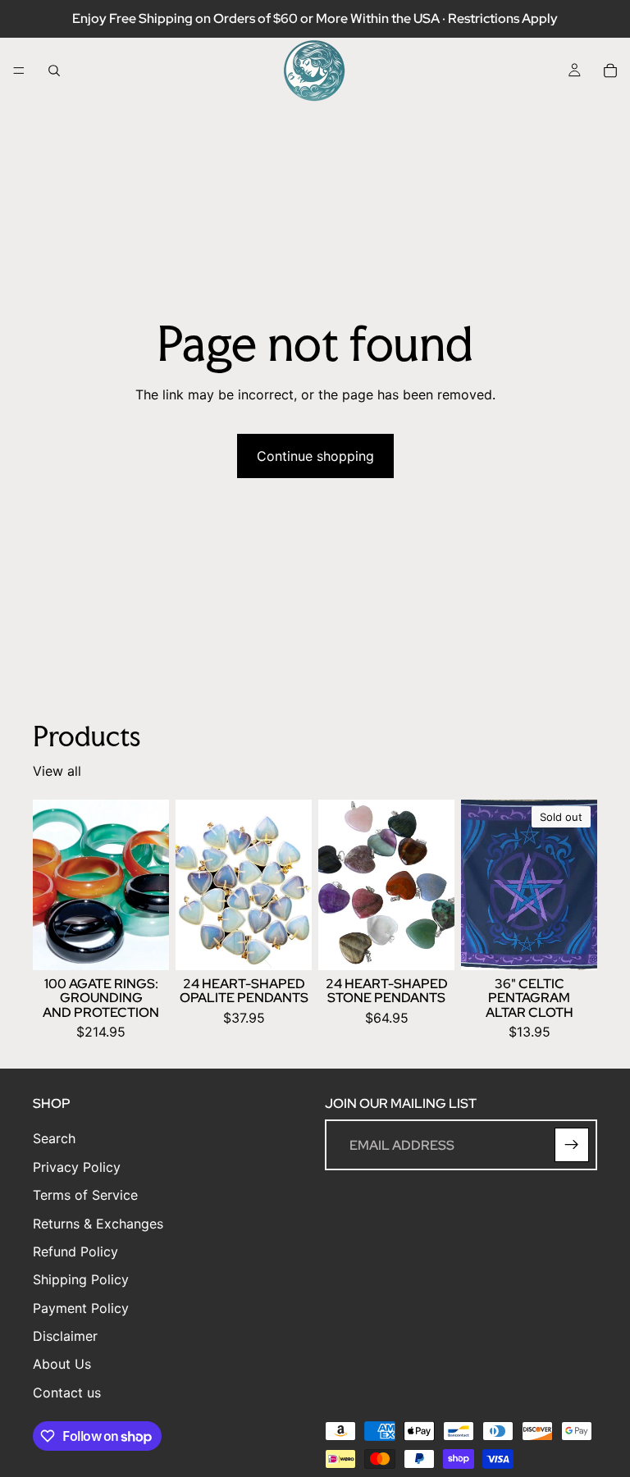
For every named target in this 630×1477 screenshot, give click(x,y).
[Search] (54, 70)
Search (54, 1139)
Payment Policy (81, 1308)
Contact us (67, 1392)
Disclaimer (65, 1337)
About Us (62, 1364)
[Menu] (19, 70)
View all (57, 771)
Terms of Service (85, 1196)
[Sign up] (572, 1145)
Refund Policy (75, 1251)
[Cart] (610, 70)
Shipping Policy (81, 1280)
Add (157, 945)
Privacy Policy (77, 1167)
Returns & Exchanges (98, 1223)
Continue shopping (315, 456)
